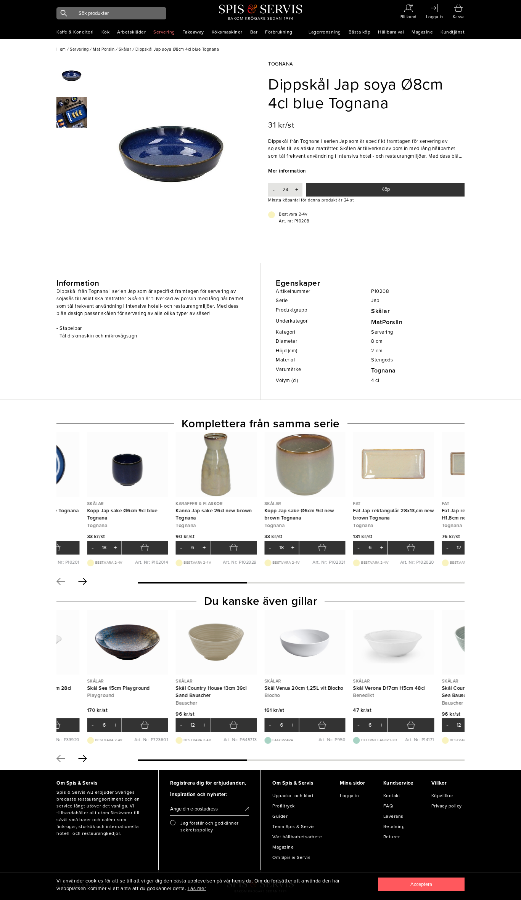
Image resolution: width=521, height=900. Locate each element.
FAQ (388, 806)
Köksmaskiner (227, 32)
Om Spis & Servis (291, 857)
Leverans (393, 816)
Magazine (422, 32)
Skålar (380, 311)
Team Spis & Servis (293, 826)
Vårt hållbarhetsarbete (297, 836)
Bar (254, 32)
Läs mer (197, 889)
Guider (280, 816)
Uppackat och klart (293, 795)
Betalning (394, 826)
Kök (105, 32)
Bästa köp (360, 32)
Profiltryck (283, 806)
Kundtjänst (453, 32)
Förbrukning (279, 32)
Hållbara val (391, 32)
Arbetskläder (131, 32)
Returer (391, 836)
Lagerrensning (325, 32)
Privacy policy (446, 806)
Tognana (383, 370)
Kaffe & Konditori (75, 32)
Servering (164, 32)
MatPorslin (386, 322)
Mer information (287, 171)
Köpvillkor (442, 795)
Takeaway (193, 32)
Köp (385, 189)
